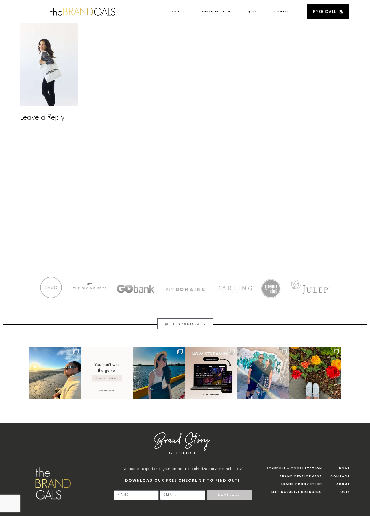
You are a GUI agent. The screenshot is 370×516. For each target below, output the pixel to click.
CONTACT (283, 11)
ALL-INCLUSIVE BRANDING (296, 492)
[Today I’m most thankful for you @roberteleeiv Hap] (55, 373)
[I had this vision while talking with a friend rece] (315, 373)
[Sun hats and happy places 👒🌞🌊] (159, 373)
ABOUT (178, 11)
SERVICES (210, 11)
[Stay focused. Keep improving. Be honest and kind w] (107, 373)
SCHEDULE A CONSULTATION (294, 468)
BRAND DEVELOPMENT (301, 476)
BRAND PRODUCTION (301, 484)
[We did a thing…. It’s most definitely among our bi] (211, 373)
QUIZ (252, 11)
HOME (344, 468)
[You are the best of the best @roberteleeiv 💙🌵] (263, 373)
